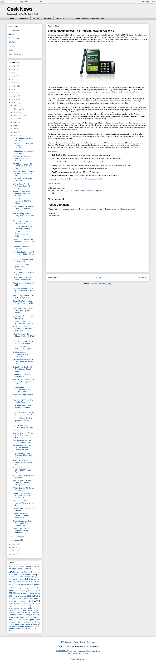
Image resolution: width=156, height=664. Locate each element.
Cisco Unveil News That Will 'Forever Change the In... (23, 414)
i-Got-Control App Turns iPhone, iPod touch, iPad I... (23, 336)
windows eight (18, 626)
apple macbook (22, 572)
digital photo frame (81, 162)
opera (38, 608)
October (17, 112)
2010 (13, 103)
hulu (39, 593)
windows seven (32, 626)
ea (10, 581)
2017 (13, 79)
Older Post (142, 277)
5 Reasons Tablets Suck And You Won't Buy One (23, 322)
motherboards (14, 604)
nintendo (12, 608)
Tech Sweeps (14, 30)
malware (12, 601)
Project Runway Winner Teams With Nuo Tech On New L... (23, 462)
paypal (29, 610)
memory (23, 601)
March (16, 135)
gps (23, 590)
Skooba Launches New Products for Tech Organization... (22, 523)
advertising (36, 566)
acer (16, 566)
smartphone (97, 191)
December (18, 105)
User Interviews (15, 54)
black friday (32, 575)
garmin (22, 588)
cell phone (15, 577)
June (16, 125)
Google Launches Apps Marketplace (22, 375)
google (36, 587)
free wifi (24, 585)
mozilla (32, 604)
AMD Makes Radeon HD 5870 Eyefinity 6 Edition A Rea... (23, 166)
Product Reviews (80, 642)
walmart (22, 624)
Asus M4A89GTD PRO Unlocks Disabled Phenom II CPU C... (22, 448)
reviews (12, 615)
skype (11, 617)
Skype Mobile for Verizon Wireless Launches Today (22, 234)
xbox (32, 628)
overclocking (12, 610)
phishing (37, 610)
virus (17, 624)
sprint (31, 620)
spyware (37, 619)
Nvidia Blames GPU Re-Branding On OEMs (22, 441)
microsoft (34, 601)
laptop (25, 598)
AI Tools (47, 18)
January (17, 540)
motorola (24, 604)
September (18, 115)
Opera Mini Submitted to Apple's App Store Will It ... (23, 303)
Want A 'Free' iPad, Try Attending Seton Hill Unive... (21, 186)
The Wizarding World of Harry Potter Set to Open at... (23, 216)
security (36, 615)
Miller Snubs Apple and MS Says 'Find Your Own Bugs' (23, 208)
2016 (13, 83)
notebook (23, 608)
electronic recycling (22, 581)
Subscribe (24, 18)
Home (12, 18)
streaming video (15, 622)
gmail (28, 588)
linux (31, 598)
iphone (36, 595)
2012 (13, 96)
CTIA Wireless (86, 179)
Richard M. (59, 191)
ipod (10, 598)
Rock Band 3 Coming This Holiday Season (23, 401)
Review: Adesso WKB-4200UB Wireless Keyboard (21, 267)
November (18, 109)
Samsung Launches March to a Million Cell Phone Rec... (23, 173)
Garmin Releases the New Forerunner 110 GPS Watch (23, 201)
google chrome (15, 590)
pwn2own (36, 612)
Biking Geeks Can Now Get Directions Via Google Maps (23, 369)
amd (20, 569)
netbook (20, 606)
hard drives (21, 593)
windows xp (25, 628)
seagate (29, 615)
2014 (13, 89)
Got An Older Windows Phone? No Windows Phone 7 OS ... (22, 495)
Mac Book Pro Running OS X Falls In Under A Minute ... (23, 254)
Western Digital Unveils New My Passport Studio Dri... (23, 503)
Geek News (20, 9)
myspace (12, 606)
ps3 (30, 612)
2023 (13, 73)
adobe (28, 566)
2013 (13, 93)
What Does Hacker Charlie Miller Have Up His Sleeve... (23, 310)
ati (16, 575)
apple (12, 571)
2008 (13, 548)
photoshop (12, 612)
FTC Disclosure (66, 642)
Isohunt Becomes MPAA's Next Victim (23, 152)
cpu (35, 577)
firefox (18, 584)
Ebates (11, 34)
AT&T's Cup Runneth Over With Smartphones (23, 297)
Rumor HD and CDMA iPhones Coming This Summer (22, 193)
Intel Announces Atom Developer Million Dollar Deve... (23, 455)
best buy (24, 575)
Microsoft (79, 172)
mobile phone (81, 35)
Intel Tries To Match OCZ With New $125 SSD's (22, 348)
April (15, 132)
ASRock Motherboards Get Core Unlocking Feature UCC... (23, 382)
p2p (19, 610)
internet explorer (20, 596)
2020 (13, 76)
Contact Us (60, 18)
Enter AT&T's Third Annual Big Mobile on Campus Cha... (23, 435)
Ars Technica (14, 38)
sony (16, 619)
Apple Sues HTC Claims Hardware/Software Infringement (22, 483)
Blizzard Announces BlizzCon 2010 (20, 222)
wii (10, 626)
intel (11, 596)
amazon (12, 569)
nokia (17, 608)
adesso (21, 566)
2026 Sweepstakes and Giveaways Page (87, 18)
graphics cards (33, 590)
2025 (13, 66)
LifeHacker (13, 42)
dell (26, 579)
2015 (13, 86)
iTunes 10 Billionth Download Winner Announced (21, 516)
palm (24, 610)
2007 (13, 551)
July (15, 122)
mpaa (38, 604)
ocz (34, 608)
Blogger (82, 659)
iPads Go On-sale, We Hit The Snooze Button (23, 342)
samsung (89, 191)
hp (36, 593)
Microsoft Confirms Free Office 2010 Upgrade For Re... (23, 470)
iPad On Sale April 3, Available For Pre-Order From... (23, 428)
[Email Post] (52, 193)
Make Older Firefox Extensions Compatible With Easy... (23, 329)
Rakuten (12, 46)
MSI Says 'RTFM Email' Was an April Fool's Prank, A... (22, 159)
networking (29, 606)
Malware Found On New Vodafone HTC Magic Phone (22, 420)
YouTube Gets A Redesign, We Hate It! (23, 139)
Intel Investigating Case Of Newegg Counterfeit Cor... (23, 407)
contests (30, 577)
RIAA (11, 566)
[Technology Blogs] (93, 651)
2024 (13, 69)
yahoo (37, 628)
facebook (32, 581)
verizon (11, 624)
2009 (13, 544)
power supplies (21, 612)
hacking (12, 593)
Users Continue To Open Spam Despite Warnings (23, 279)
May (15, 129)
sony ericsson (23, 619)
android (82, 191)
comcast (23, 577)
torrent (32, 622)
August (16, 119)
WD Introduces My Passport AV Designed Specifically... (22, 354)
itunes (15, 598)
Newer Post (53, 277)
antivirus (37, 569)
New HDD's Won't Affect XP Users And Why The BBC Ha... (23, 362)
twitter (37, 622)
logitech (37, 598)
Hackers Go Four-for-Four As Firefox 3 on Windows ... (23, 241)
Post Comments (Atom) (102, 284)
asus (13, 575)
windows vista (14, 628)
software (28, 617)
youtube (12, 631)
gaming (13, 587)
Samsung (51, 35)
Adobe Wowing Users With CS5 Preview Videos (23, 227)
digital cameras (34, 579)
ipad (29, 596)
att (19, 574)
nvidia (29, 608)
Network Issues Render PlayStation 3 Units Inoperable (22, 530)
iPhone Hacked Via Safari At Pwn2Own (23, 260)
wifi (39, 624)
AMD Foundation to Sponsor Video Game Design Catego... (22, 389)
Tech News (91, 642)
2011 (13, 99)
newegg (37, 606)
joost (20, 598)
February (17, 537)
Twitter (36, 18)
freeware (30, 585)
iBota (11, 50)
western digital (31, 624)
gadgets (37, 585)
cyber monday (18, 579)
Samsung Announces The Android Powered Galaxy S (23, 290)
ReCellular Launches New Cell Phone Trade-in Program (23, 146)
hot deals (30, 593)
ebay (13, 581)
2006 (13, 554)
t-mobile (26, 622)
